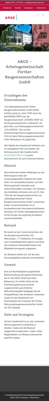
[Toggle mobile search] (38, 15)
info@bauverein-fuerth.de (34, 3)
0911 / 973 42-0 (17, 3)
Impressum (24, 398)
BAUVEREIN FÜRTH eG (15, 155)
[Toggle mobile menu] (43, 15)
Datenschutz (34, 398)
